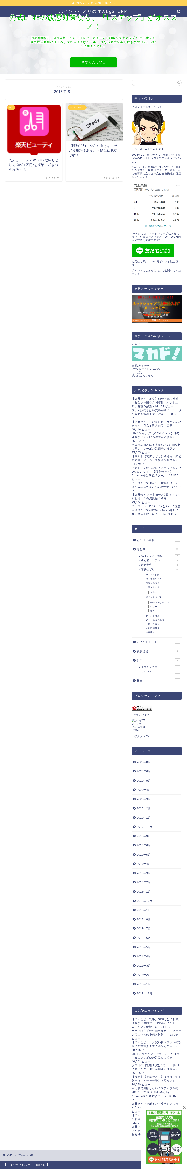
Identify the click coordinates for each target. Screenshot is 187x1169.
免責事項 (40, 1165)
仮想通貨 (157, 651)
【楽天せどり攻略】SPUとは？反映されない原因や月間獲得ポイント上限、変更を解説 (155, 402)
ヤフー (153, 606)
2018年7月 (144, 928)
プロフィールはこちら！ (147, 106)
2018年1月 (144, 984)
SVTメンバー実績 (159, 556)
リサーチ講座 (153, 624)
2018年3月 (144, 965)
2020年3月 (144, 799)
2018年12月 (144, 900)
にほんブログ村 (141, 736)
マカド (136, 344)
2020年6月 (144, 771)
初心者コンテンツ (159, 560)
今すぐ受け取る (93, 62)
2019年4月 (144, 863)
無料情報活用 (153, 628)
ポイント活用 (153, 615)
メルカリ (155, 592)
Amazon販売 (153, 574)
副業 (157, 660)
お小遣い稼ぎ (157, 540)
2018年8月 (144, 919)
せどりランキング (140, 715)
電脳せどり (160, 569)
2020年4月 (144, 789)
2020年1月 (144, 817)
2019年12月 (144, 826)
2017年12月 (144, 993)
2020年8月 (144, 762)
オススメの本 (159, 667)
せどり (158, 549)
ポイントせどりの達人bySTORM (93, 11)
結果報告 (150, 632)
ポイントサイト (157, 642)
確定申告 (159, 564)
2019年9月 (144, 836)
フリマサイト (153, 587)
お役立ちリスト (154, 583)
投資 (157, 680)
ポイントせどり (154, 597)
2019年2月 (144, 882)
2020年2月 (144, 808)
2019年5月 (144, 854)
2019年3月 (144, 873)
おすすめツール (154, 579)
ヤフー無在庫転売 (155, 620)
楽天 (152, 611)
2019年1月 (144, 891)
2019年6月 (144, 845)
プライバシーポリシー (19, 1165)
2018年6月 (144, 937)
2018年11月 (144, 910)
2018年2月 (144, 974)
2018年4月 (144, 956)
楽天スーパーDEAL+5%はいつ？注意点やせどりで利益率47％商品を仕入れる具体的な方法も (156, 510)
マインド (159, 671)
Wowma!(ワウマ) (159, 602)
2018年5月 (144, 947)
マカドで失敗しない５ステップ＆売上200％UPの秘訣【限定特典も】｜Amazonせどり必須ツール (156, 471)
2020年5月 (144, 780)
